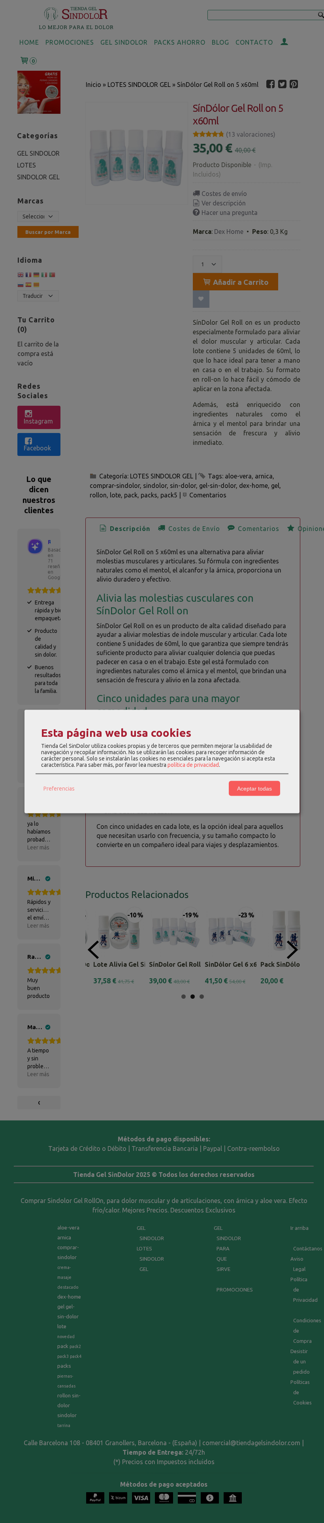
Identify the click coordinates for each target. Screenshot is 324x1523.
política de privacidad (193, 765)
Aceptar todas (254, 788)
